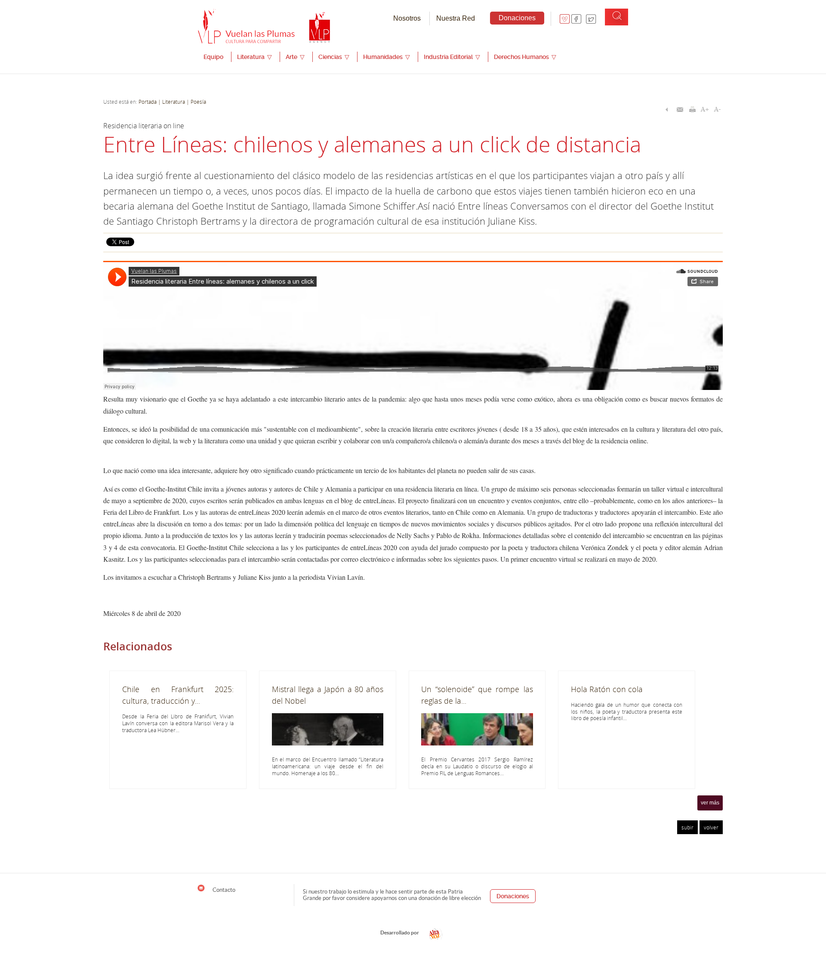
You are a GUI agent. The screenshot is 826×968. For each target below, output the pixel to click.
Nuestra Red (455, 18)
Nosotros (407, 18)
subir (687, 827)
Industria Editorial (452, 56)
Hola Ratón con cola (607, 689)
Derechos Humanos (525, 56)
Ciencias (333, 56)
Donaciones (517, 18)
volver (711, 827)
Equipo (213, 56)
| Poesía (195, 101)
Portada (148, 101)
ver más (710, 803)
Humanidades (386, 56)
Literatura (254, 56)
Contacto (223, 890)
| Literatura (171, 101)
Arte (295, 56)
